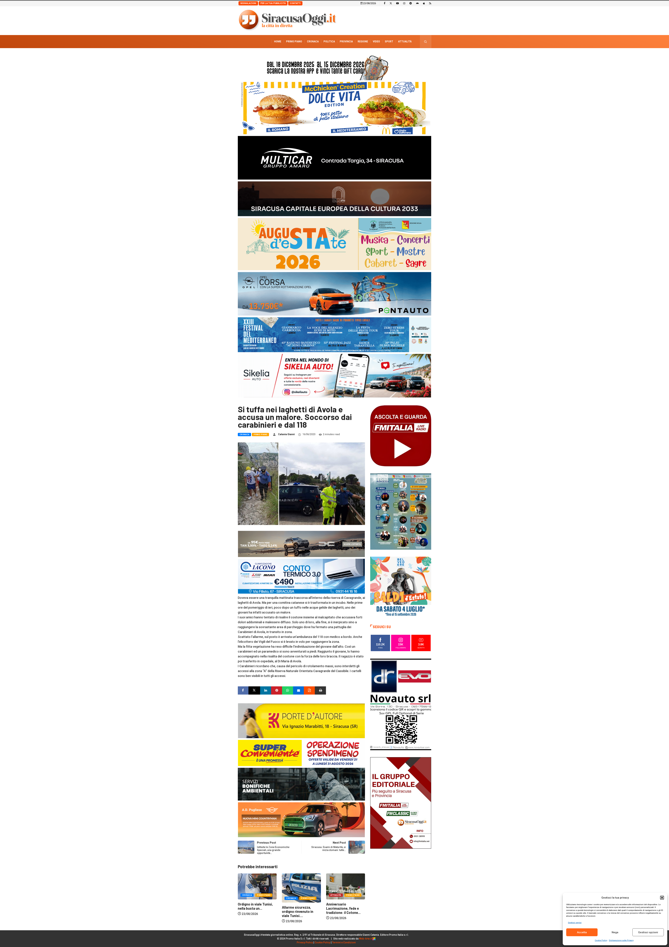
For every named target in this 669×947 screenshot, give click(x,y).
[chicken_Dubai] (334, 108)
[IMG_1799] (301, 753)
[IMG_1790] (334, 293)
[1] (400, 802)
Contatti (295, 3)
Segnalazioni (248, 3)
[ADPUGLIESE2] (301, 819)
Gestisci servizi (575, 923)
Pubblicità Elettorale (396, 54)
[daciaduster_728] (301, 544)
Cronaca (313, 41)
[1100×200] (334, 198)
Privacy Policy (305, 942)
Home (277, 41)
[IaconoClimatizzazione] (301, 576)
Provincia (346, 41)
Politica (329, 41)
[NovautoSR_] (400, 704)
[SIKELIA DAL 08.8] (334, 375)
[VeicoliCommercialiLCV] (334, 157)
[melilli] (400, 511)
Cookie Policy (601, 940)
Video (376, 41)
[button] (662, 897)
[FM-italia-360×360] (400, 435)
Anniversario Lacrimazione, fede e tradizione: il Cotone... (255, 908)
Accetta (582, 932)
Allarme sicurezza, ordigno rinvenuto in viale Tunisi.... (341, 911)
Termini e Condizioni (344, 942)
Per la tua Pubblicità (273, 3)
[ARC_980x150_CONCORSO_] (334, 67)
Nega (615, 932)
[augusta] (334, 244)
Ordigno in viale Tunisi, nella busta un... (299, 906)
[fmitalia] (334, 334)
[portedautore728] (301, 720)
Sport (389, 41)
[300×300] (400, 587)
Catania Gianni (286, 434)
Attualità (405, 41)
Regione (363, 41)
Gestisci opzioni (648, 932)
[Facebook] (384, 3)
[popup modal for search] (425, 41)
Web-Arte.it (365, 938)
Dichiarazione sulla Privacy (621, 940)
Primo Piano (294, 41)
